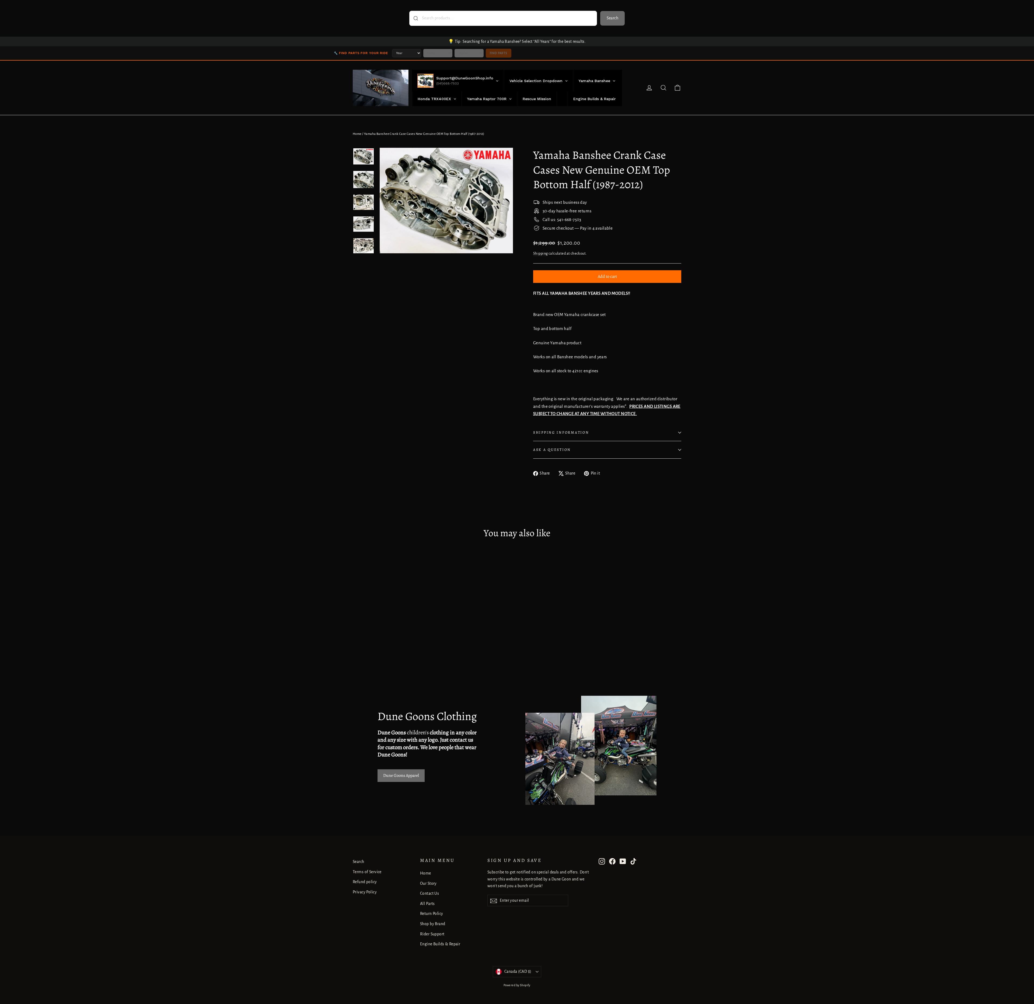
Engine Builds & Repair (440, 944)
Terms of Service (367, 872)
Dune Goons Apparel (401, 775)
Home (357, 134)
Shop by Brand (432, 924)
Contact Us (429, 893)
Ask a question (552, 449)
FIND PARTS (498, 53)
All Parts (427, 903)
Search (612, 18)
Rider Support (432, 934)
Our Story (428, 883)
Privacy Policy (365, 892)
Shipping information (561, 432)
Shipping (540, 253)
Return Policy (431, 913)
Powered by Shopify (517, 985)
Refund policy (365, 882)
